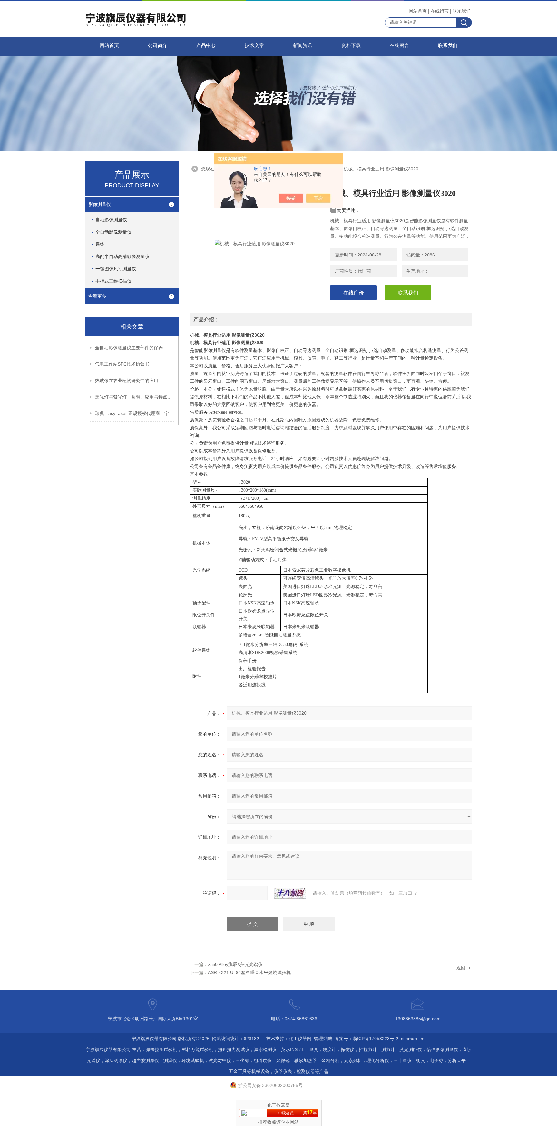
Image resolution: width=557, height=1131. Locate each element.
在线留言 (440, 11)
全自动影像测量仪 (113, 232)
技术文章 (254, 45)
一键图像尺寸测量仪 (115, 268)
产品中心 (206, 45)
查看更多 (97, 296)
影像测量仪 (99, 204)
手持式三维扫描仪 (113, 281)
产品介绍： (206, 319)
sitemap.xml (413, 1038)
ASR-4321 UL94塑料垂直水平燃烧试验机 (249, 972)
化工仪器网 (300, 1038)
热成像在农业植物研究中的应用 (126, 380)
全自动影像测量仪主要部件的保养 (129, 347)
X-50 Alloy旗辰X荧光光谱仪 (235, 964)
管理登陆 (323, 1038)
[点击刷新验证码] (290, 893)
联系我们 (462, 11)
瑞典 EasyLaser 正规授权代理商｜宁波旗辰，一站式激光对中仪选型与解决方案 (135, 413)
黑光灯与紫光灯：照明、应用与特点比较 (135, 397)
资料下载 (351, 45)
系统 (99, 244)
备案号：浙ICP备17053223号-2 (366, 1038)
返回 (460, 967)
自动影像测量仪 (111, 219)
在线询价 (353, 292)
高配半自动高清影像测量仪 (122, 256)
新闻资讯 (302, 45)
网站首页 (418, 11)
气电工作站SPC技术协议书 (122, 364)
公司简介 (157, 45)
